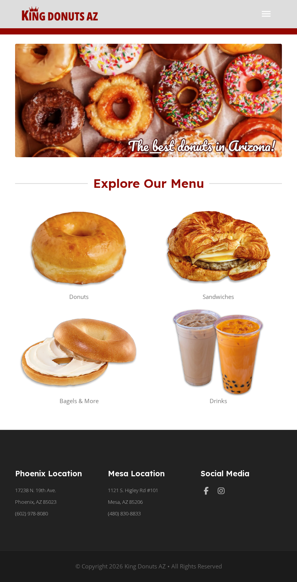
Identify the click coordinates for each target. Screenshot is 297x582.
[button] (35, 100)
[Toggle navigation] (266, 14)
